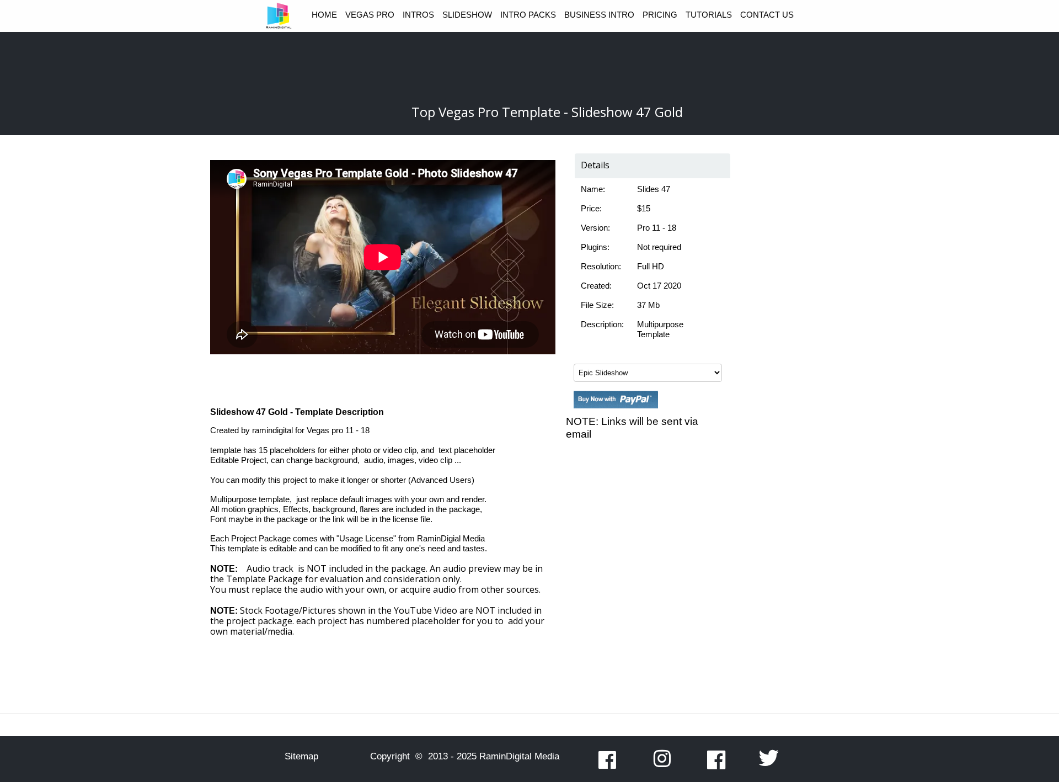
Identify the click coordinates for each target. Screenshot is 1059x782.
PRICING (660, 14)
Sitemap (301, 756)
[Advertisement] (645, 538)
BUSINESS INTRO (599, 14)
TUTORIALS (709, 14)
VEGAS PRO (369, 14)
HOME (324, 14)
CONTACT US (767, 14)
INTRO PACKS (528, 14)
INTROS (418, 14)
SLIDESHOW (467, 14)
